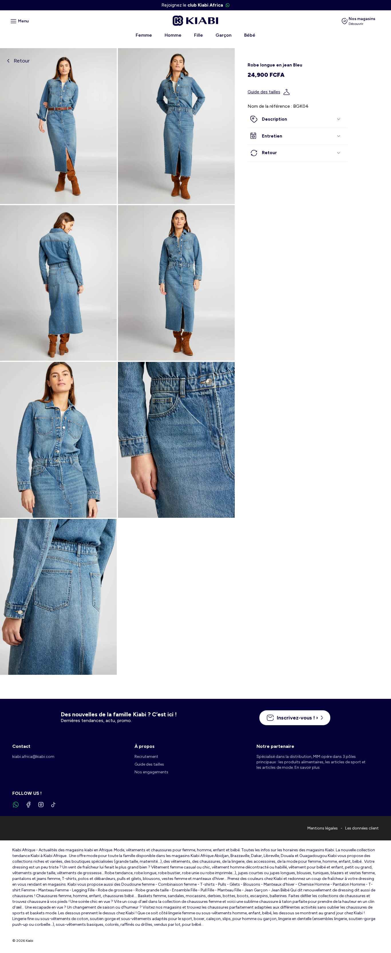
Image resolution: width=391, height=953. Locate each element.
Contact (21, 746)
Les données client (362, 828)
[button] (298, 119)
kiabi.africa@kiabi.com (33, 756)
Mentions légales (322, 828)
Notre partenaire (275, 746)
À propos (145, 746)
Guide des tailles (264, 92)
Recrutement (146, 756)
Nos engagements (151, 772)
